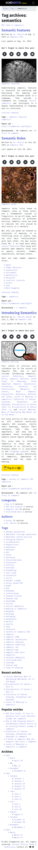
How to (9, 504)
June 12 (18, 799)
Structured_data (14, 560)
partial (9, 622)
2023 (8, 773)
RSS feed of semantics (13, 25)
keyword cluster (14, 596)
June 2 (17, 794)
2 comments (21, 308)
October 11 (19, 820)
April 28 (18, 761)
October (13, 817)
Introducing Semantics (19, 313)
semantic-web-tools (15, 652)
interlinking (12, 593)
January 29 (19, 789)
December (14, 768)
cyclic (9, 578)
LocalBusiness (13, 542)
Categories (9, 500)
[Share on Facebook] (4, 54)
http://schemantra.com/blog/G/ (17, 489)
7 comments (31, 742)
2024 (8, 830)
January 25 (19, 786)
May (11, 763)
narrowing (10, 616)
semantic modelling (15, 645)
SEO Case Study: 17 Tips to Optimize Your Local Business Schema (20, 716)
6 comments (21, 747)
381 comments (19, 719)
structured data (14, 660)
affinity (10, 565)
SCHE (16, 2)
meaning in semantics (16, 609)
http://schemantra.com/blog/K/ (17, 303)
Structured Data (14, 512)
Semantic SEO (16, 37)
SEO (7, 552)
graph (8, 586)
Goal (8, 285)
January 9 (19, 781)
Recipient (10, 278)
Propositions (12, 545)
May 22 (17, 766)
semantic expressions (16, 640)
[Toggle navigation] (33, 3)
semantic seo (12, 647)
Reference (10, 547)
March (12, 832)
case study (11, 573)
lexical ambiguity (15, 606)
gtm (7, 588)
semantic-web (12, 650)
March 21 (18, 835)
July (12, 802)
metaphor (10, 611)
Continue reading (10, 113)
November (14, 825)
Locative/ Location (15, 280)
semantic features (18, 117)
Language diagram (19, 451)
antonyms (10, 568)
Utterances (11, 563)
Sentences (10, 557)
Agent (8, 265)
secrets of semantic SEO (21, 479)
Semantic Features (16, 30)
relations (10, 629)
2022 (8, 755)
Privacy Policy (19, 844)
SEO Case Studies (14, 507)
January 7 (19, 779)
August (13, 812)
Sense (8, 555)
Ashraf (29, 317)
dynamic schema (13, 581)
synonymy (10, 663)
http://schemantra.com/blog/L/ (17, 126)
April (12, 758)
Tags (12, 8)
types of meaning (14, 668)
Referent (10, 550)
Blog (5, 8)
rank (8, 627)
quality (9, 624)
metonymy (10, 614)
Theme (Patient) (14, 268)
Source (9, 283)
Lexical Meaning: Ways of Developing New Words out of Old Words (19, 412)
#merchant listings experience (21, 534)
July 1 (17, 804)
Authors (7, 516)
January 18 (19, 784)
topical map (11, 665)
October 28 (19, 822)
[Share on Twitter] (11, 54)
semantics (6, 120)
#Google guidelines (15, 532)
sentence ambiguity (15, 657)
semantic (10, 634)
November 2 (19, 827)
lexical (9, 604)
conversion (11, 575)
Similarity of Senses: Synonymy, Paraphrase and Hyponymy (19, 401)
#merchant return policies (19, 537)
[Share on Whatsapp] (25, 54)
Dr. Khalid (18, 34)
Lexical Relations (11, 246)
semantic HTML (13, 637)
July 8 (17, 807)
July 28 (18, 809)
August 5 (18, 814)
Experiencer (11, 270)
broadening (11, 570)
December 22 (20, 771)
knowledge (10, 601)
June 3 (17, 796)
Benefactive (11, 275)
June (12, 791)
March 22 (18, 838)
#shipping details (15, 539)
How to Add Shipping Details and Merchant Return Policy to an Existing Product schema (21, 723)
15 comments (21, 737)
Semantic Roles (14, 138)
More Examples (13, 288)
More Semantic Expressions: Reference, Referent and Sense (19, 394)
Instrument (11, 273)
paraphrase (11, 619)
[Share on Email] (32, 54)
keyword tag (11, 598)
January (13, 776)
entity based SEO (14, 583)
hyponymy (10, 591)
